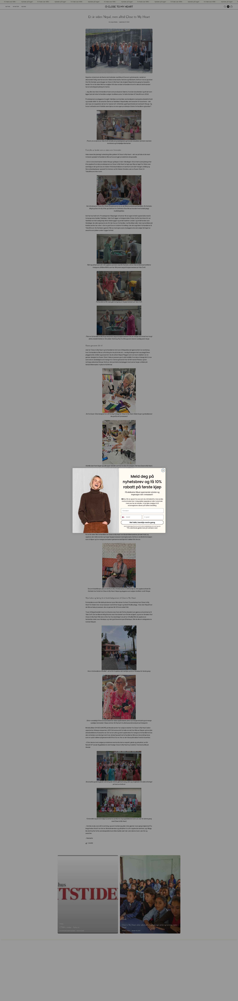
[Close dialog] (163, 470)
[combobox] (123, 517)
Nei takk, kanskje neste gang (142, 522)
